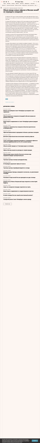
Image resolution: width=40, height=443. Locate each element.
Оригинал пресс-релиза (9, 102)
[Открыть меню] (38, 1)
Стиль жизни (33, 3)
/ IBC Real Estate (20, 8)
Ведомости (4, 5)
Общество (17, 3)
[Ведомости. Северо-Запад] (20, 1)
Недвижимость (27, 3)
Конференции (24, 5)
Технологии (22, 3)
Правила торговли (18, 5)
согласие (26, 440)
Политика (13, 3)
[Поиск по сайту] (36, 1)
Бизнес (5, 3)
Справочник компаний (10, 5)
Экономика (8, 3)
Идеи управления (31, 5)
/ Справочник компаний (13, 8)
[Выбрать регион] (34, 1)
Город (35, 5)
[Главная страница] (15, 1)
